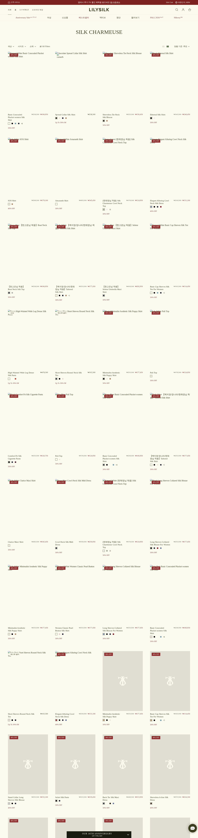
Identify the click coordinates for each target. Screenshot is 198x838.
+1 (69, 296)
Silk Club (169, 2)
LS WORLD (24, 10)
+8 (22, 124)
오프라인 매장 (37, 10)
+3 (164, 293)
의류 (9, 10)
